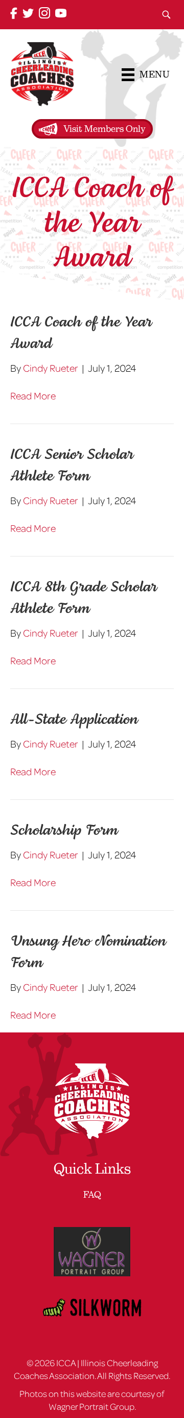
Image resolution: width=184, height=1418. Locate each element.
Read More (33, 395)
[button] (166, 15)
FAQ (92, 1195)
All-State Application (73, 720)
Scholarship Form (64, 831)
